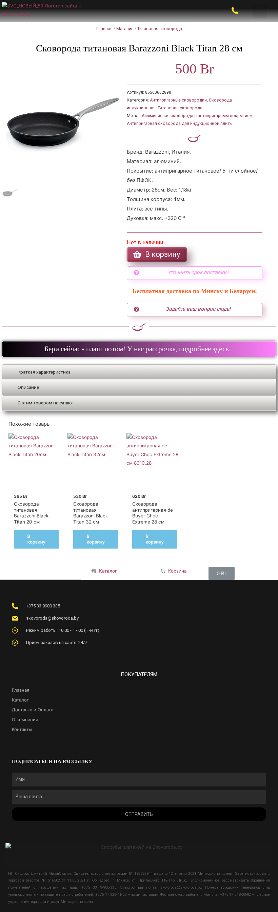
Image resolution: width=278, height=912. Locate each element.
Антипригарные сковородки (178, 100)
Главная (104, 28)
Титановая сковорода (159, 28)
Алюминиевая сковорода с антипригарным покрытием (197, 115)
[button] (260, 11)
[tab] (139, 372)
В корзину (36, 539)
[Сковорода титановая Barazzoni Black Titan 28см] (62, 121)
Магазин (125, 28)
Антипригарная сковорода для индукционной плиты (180, 123)
